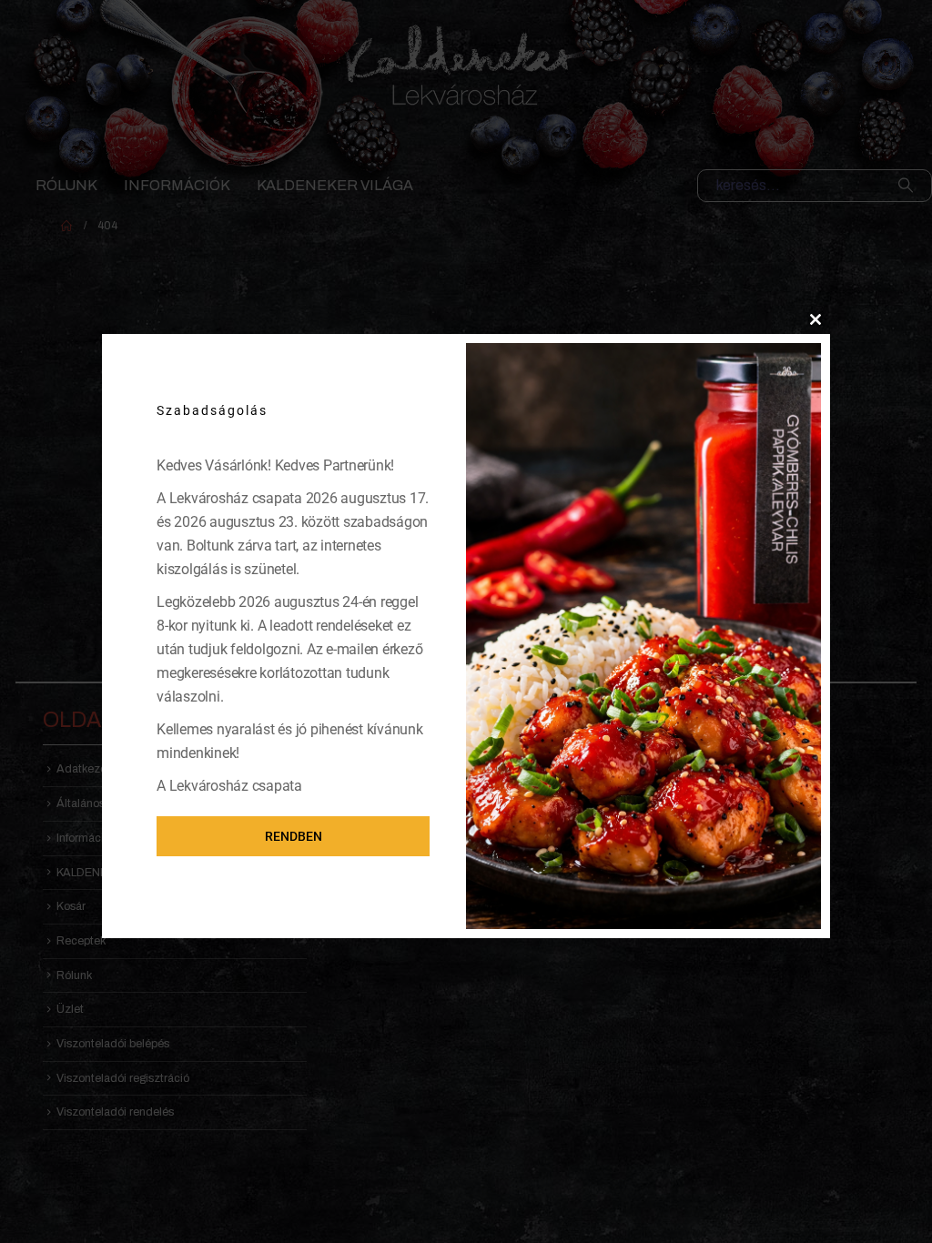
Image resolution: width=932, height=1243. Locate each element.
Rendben (293, 836)
